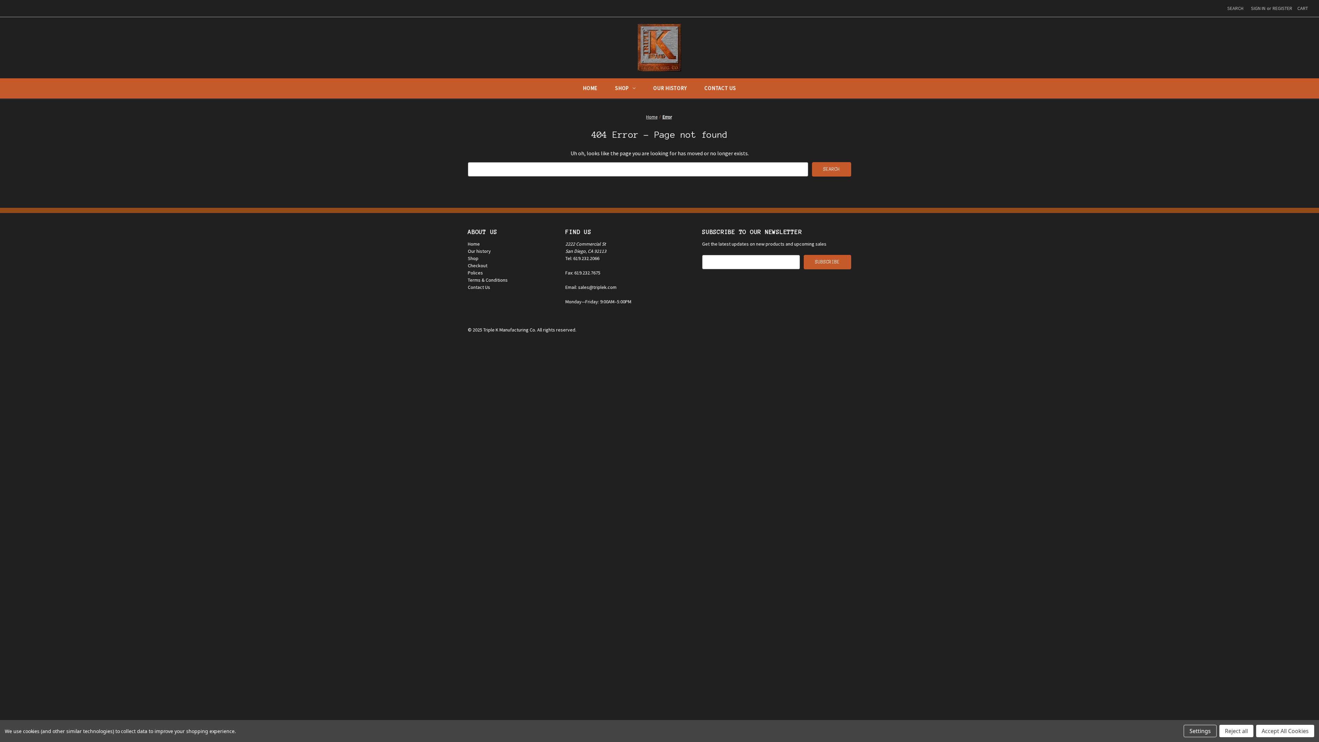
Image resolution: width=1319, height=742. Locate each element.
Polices (475, 273)
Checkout (477, 265)
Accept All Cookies (1285, 731)
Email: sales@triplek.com (591, 287)
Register (1282, 8)
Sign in (1258, 8)
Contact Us (720, 88)
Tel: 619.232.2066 (582, 258)
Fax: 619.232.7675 (582, 273)
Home (590, 88)
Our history (479, 251)
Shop (622, 88)
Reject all (1236, 731)
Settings (1200, 731)
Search (1235, 8)
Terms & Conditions (488, 280)
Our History (670, 88)
